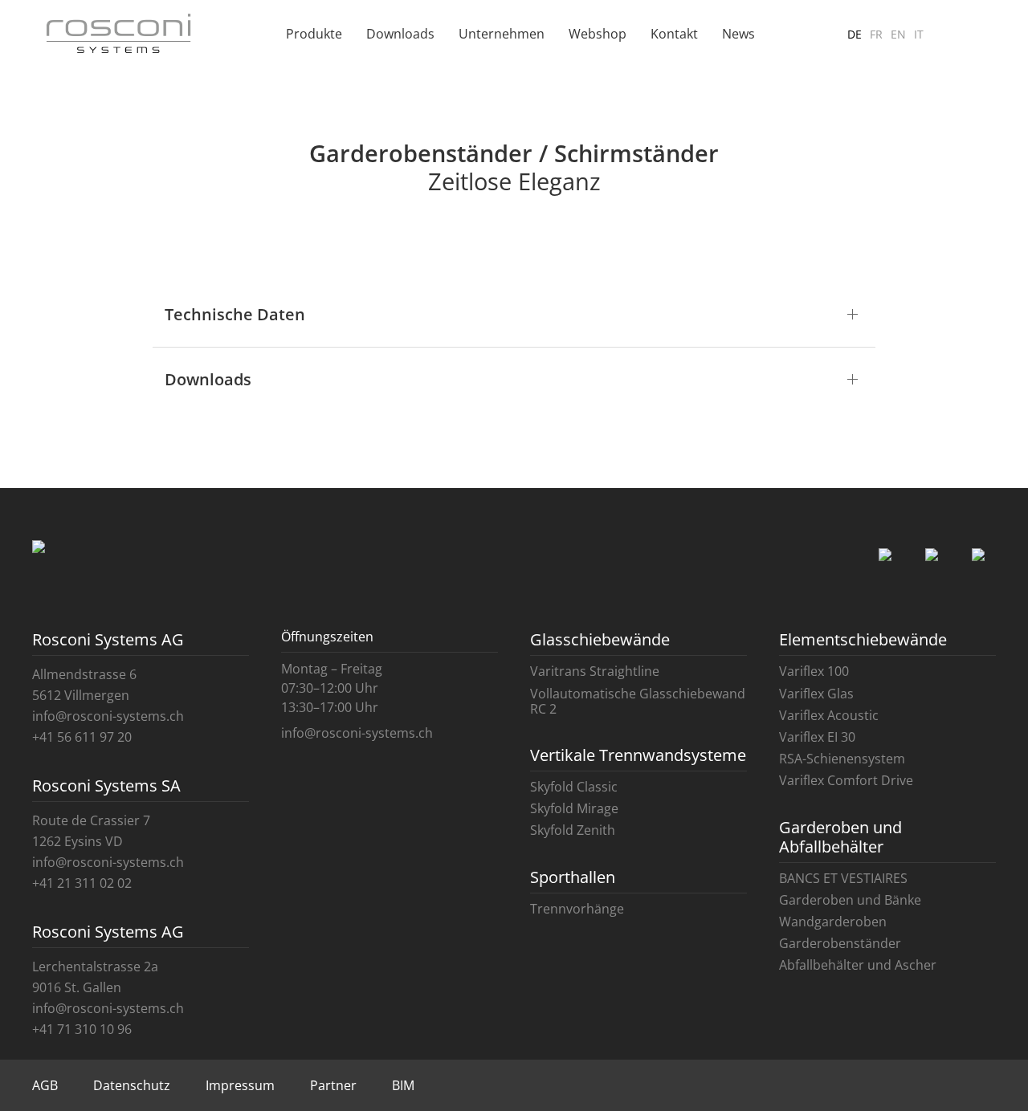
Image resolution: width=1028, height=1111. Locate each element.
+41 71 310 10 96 (82, 1029)
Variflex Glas (816, 693)
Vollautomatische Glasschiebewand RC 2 (637, 701)
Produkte (314, 34)
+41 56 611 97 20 (82, 737)
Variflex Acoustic (829, 715)
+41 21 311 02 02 (82, 883)
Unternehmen (502, 34)
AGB (45, 1085)
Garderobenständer (840, 943)
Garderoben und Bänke (850, 900)
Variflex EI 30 (817, 737)
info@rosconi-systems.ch (108, 716)
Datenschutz (131, 1085)
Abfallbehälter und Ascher (857, 965)
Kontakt (674, 34)
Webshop (597, 34)
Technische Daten (235, 314)
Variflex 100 (814, 671)
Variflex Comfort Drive (846, 780)
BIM (403, 1085)
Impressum (240, 1085)
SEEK (960, 41)
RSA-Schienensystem (842, 758)
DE (854, 34)
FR (876, 34)
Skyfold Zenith (572, 830)
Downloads (400, 34)
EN (898, 34)
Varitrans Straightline (594, 671)
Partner (333, 1085)
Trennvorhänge (577, 909)
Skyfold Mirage (574, 808)
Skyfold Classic (574, 787)
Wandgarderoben (833, 921)
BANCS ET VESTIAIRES (843, 878)
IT (919, 34)
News (738, 34)
